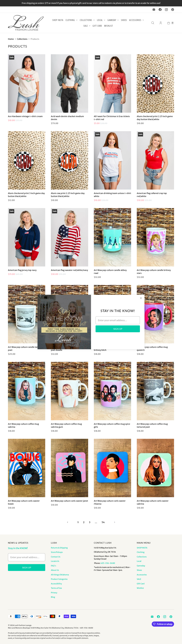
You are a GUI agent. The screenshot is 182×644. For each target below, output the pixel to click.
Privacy (54, 592)
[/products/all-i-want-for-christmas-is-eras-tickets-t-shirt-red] (112, 83)
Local (100, 20)
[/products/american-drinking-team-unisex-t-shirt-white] (112, 160)
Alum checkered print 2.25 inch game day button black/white (155, 118)
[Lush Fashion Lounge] (26, 23)
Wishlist (108, 25)
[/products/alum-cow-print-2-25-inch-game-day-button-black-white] (69, 160)
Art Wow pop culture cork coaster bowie (24, 502)
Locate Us (55, 561)
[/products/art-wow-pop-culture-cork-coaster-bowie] (26, 468)
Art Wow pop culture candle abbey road (110, 271)
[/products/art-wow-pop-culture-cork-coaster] (112, 468)
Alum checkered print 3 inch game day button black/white (26, 195)
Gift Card (97, 25)
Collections (86, 20)
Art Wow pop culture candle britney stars (154, 271)
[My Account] (161, 23)
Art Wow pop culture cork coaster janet (69, 501)
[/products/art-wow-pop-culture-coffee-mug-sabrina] (26, 391)
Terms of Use (56, 588)
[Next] (114, 522)
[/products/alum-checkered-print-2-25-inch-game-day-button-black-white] (155, 83)
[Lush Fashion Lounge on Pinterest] (172, 9)
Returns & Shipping (59, 548)
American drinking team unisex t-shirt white (112, 195)
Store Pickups (57, 552)
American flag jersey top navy (22, 270)
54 (103, 522)
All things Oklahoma (60, 575)
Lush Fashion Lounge (23, 625)
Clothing (70, 20)
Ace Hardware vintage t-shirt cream (25, 116)
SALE (85, 25)
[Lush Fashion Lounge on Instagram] (166, 9)
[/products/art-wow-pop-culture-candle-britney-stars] (155, 237)
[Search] (153, 23)
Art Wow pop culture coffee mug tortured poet (152, 425)
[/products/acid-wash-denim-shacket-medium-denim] (69, 83)
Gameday (111, 20)
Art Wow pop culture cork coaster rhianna (110, 502)
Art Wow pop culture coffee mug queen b (152, 348)
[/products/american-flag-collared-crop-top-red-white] (155, 160)
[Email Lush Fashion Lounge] (154, 9)
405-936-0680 (108, 563)
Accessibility (56, 583)
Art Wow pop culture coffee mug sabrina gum (66, 425)
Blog (53, 597)
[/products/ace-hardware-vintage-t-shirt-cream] (26, 83)
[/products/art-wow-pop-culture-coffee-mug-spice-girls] (112, 391)
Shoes (124, 20)
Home (11, 39)
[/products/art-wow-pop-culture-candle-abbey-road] (112, 237)
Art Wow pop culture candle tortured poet (25, 348)
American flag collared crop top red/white (152, 195)
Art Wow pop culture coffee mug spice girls (112, 425)
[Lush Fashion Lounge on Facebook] (160, 9)
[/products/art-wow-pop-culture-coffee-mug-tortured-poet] (155, 391)
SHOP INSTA (57, 20)
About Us (55, 570)
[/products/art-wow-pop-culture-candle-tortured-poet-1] (26, 314)
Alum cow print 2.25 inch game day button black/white (68, 195)
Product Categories (59, 579)
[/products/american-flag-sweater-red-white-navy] (69, 237)
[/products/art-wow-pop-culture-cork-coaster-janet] (69, 468)
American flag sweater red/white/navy (69, 270)
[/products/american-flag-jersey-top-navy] (26, 237)
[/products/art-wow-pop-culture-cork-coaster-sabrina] (155, 468)
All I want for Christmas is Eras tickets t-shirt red (112, 118)
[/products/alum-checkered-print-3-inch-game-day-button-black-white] (26, 160)
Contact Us (55, 557)
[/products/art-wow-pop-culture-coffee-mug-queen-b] (155, 314)
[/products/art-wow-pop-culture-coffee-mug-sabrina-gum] (69, 391)
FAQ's (53, 566)
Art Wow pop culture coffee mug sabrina (23, 425)
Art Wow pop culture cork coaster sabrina (152, 502)
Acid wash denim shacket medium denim (67, 118)
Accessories (135, 20)
